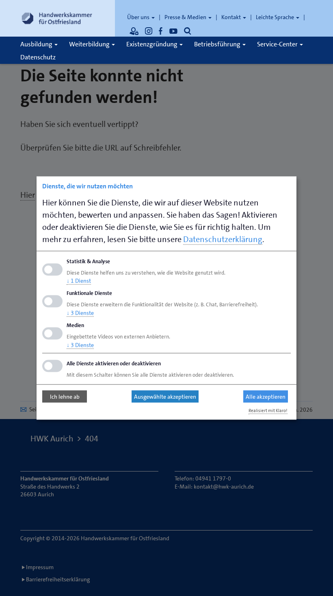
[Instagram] (148, 31)
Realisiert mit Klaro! (268, 410)
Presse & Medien (186, 17)
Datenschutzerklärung (222, 239)
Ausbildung (37, 44)
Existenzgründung (152, 44)
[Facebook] (161, 31)
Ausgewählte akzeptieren (165, 396)
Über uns (139, 17)
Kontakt (231, 17)
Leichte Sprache (275, 17)
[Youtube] (173, 31)
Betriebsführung (218, 44)
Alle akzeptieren (265, 396)
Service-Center (278, 44)
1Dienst (79, 280)
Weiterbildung (90, 44)
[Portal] (134, 31)
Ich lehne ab (65, 396)
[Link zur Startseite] (56, 18)
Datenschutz (38, 57)
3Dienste (80, 313)
